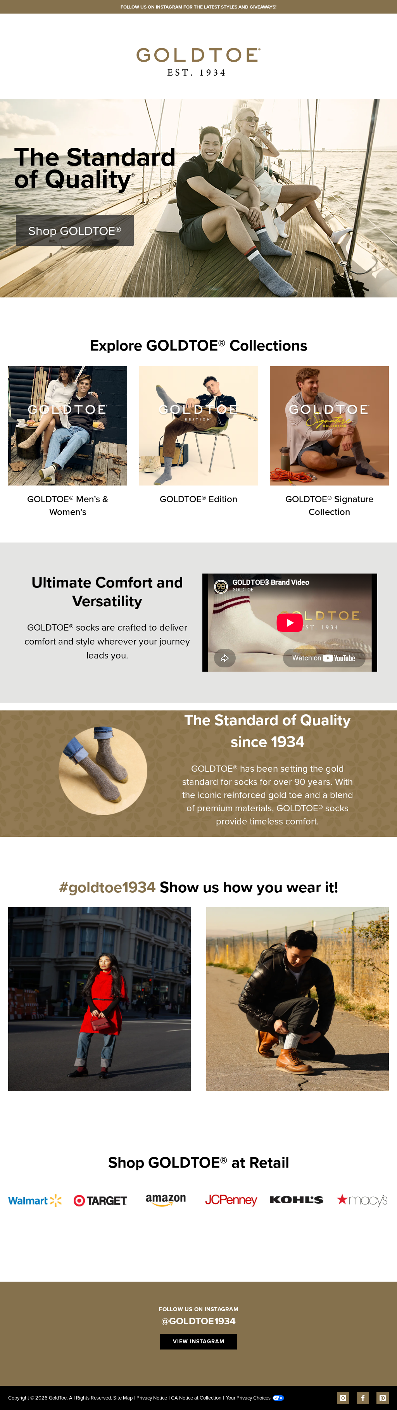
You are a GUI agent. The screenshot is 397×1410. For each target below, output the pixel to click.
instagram (343, 1398)
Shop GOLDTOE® (74, 230)
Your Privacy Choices (247, 1397)
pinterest (382, 1398)
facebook (363, 1398)
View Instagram (198, 1341)
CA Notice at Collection (195, 1397)
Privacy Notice (150, 1397)
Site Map (123, 1397)
